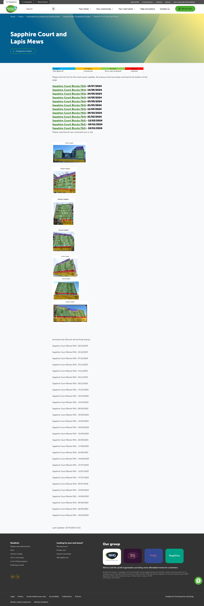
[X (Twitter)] (18, 577)
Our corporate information (184, 2)
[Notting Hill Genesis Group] (112, 556)
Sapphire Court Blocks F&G (69, 86)
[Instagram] (12, 577)
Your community (103, 9)
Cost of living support (18, 561)
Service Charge (16, 554)
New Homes (43, 2)
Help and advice (147, 9)
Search (53, 9)
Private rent (61, 550)
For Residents (11, 2)
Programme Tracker (24, 51)
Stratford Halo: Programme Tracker (76, 16)
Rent (12, 550)
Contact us (165, 9)
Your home (84, 9)
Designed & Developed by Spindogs (179, 596)
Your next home (126, 9)
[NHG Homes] (132, 555)
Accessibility (54, 596)
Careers (159, 2)
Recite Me (135, 2)
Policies (78, 596)
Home (12, 16)
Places (20, 16)
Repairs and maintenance (20, 546)
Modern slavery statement (20, 602)
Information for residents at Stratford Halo (43, 16)
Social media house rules (36, 596)
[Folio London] (153, 555)
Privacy (20, 596)
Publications (67, 596)
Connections (147, 2)
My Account (187, 9)
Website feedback (41, 602)
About (167, 2)
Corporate (28, 2)
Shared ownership (64, 554)
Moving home (62, 546)
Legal (12, 596)
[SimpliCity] (174, 555)
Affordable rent (63, 558)
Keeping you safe (17, 565)
